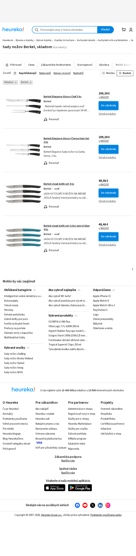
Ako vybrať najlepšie (62, 290)
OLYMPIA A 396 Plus (59, 322)
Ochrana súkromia (45, 434)
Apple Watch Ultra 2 (104, 305)
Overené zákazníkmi (112, 409)
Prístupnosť (9, 449)
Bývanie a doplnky (24, 40)
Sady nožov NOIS (13, 372)
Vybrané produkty (61, 316)
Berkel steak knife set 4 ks (59, 184)
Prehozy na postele (15, 328)
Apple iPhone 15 (102, 296)
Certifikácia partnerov (112, 424)
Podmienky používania (15, 419)
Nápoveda (73, 449)
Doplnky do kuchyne (64, 40)
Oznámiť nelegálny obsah (16, 444)
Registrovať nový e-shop (81, 414)
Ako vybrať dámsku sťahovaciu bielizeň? (68, 305)
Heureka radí (42, 419)
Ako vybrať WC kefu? (60, 296)
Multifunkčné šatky (14, 337)
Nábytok (97, 324)
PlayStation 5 (100, 310)
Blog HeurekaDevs (13, 439)
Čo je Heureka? (11, 409)
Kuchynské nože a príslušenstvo (113, 40)
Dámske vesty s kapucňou (18, 333)
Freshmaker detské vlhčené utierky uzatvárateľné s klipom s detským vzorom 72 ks (68, 340)
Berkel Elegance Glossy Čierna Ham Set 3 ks (66, 140)
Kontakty (8, 414)
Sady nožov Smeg (13, 368)
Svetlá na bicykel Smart (16, 324)
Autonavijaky (11, 301)
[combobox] (65, 29)
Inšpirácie (106, 429)
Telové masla (11, 305)
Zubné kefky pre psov (16, 319)
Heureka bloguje (12, 434)
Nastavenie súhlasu (46, 429)
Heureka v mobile (44, 414)
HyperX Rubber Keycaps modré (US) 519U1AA (68, 331)
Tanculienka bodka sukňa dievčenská (68, 349)
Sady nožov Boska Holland (18, 358)
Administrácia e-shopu (80, 409)
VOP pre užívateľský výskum (50, 448)
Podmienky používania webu (105, 515)
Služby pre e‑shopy (78, 419)
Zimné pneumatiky (103, 319)
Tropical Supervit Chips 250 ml (65, 345)
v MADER (104, 97)
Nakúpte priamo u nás (47, 424)
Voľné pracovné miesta (15, 424)
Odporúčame (102, 290)
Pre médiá (8, 429)
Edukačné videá (76, 444)
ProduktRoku (108, 419)
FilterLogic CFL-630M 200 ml (64, 326)
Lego (96, 315)
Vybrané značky (14, 348)
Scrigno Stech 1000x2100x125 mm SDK (68, 335)
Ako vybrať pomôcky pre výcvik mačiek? (68, 301)
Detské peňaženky (14, 315)
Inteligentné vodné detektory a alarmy (23, 296)
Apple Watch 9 (101, 301)
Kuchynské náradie (86, 40)
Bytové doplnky (44, 40)
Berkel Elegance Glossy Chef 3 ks (62, 97)
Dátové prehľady (77, 434)
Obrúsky (8, 310)
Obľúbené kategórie (18, 290)
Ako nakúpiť (42, 409)
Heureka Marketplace (80, 424)
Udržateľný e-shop (111, 434)
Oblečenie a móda (102, 328)
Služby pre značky (78, 429)
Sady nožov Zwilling (15, 354)
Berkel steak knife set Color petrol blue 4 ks (67, 227)
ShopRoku (106, 414)
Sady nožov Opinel (14, 363)
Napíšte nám (68, 461)
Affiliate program (77, 439)
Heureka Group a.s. (51, 515)
